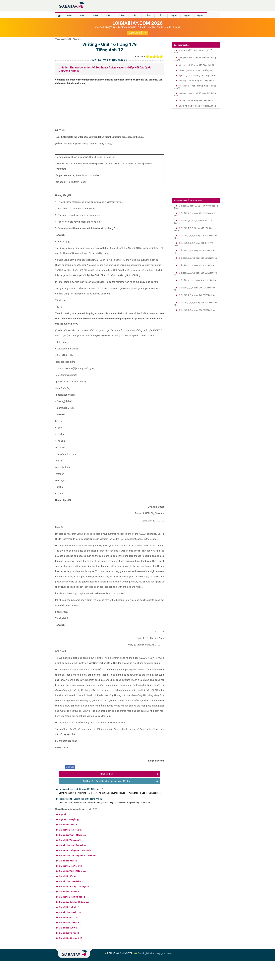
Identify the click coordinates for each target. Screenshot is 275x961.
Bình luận (70, 767)
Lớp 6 (121, 15)
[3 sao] (154, 56)
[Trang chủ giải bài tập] (71, 7)
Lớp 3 (82, 15)
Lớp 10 (174, 15)
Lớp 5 (108, 15)
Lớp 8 (148, 15)
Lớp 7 (135, 15)
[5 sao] (161, 56)
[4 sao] (158, 56)
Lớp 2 (69, 15)
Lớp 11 (187, 15)
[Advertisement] (109, 108)
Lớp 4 (95, 15)
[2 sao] (151, 56)
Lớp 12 (200, 15)
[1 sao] (147, 56)
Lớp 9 (161, 15)
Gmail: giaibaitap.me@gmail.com (155, 953)
